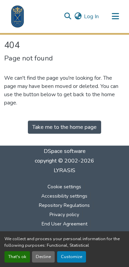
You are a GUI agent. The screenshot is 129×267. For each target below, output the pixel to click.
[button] (17, 16)
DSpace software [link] (65, 151)
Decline (43, 257)
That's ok (17, 257)
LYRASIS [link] (64, 170)
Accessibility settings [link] (64, 196)
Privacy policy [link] (64, 214)
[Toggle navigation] (115, 16)
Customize (71, 257)
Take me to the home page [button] (64, 127)
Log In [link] (91, 16)
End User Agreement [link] (64, 224)
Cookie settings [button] (64, 186)
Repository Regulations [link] (64, 205)
